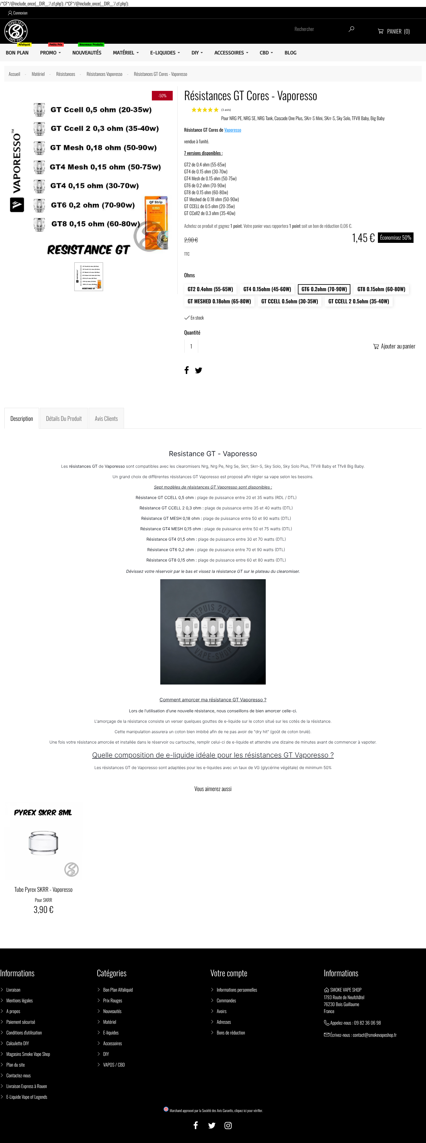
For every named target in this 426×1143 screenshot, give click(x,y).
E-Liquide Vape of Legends (26, 1096)
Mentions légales (19, 1000)
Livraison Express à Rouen (26, 1086)
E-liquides (111, 1032)
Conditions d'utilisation (24, 1032)
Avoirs (222, 1011)
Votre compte (228, 973)
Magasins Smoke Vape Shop (28, 1053)
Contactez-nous (18, 1075)
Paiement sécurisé (20, 1021)
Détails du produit (64, 418)
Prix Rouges (112, 1000)
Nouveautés (112, 1011)
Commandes (226, 1000)
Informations (341, 973)
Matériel (109, 1021)
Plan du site (15, 1064)
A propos (13, 1011)
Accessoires (112, 1043)
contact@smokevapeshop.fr (374, 1034)
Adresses (224, 1021)
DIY (106, 1053)
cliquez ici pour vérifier (248, 1110)
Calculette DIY (17, 1043)
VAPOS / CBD (114, 1064)
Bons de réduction (231, 1032)
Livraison (13, 989)
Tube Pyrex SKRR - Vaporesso (43, 889)
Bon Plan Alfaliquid (118, 989)
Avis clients (106, 418)
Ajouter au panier (394, 346)
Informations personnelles (237, 989)
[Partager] (186, 370)
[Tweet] (199, 370)
